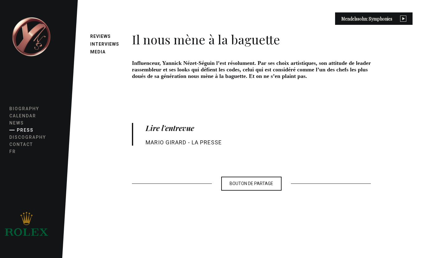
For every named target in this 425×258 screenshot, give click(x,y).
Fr (12, 151)
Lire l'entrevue (170, 128)
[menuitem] (31, 37)
